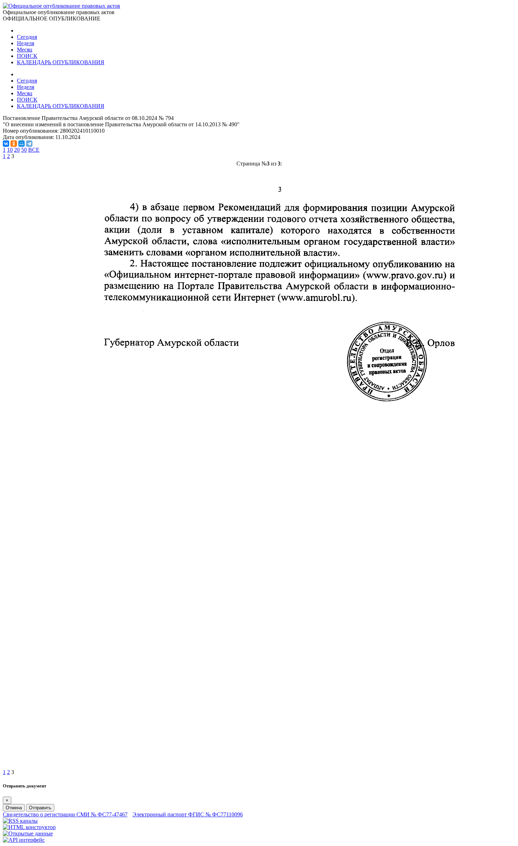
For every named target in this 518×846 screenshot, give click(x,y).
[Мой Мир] (21, 143)
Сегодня (27, 37)
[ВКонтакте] (6, 143)
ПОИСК (27, 56)
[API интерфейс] (24, 840)
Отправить (40, 807)
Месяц (24, 50)
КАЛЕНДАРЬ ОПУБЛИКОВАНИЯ (60, 62)
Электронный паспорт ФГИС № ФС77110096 (187, 814)
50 (24, 150)
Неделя (25, 43)
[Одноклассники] (14, 143)
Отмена (14, 807)
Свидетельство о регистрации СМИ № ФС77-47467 (65, 814)
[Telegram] (29, 143)
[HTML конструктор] (29, 827)
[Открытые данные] (28, 833)
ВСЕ (33, 150)
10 (10, 150)
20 (17, 150)
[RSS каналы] (20, 821)
